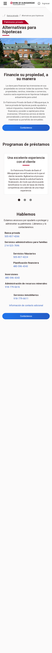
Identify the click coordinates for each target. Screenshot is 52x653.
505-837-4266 (12, 236)
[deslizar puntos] (19, 200)
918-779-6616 (12, 287)
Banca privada (12, 16)
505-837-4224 (20, 257)
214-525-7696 (12, 245)
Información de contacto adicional (26, 305)
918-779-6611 (21, 298)
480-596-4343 (20, 266)
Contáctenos (26, 128)
